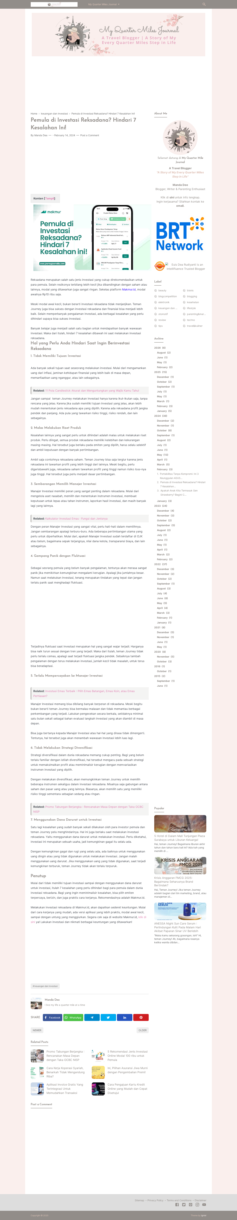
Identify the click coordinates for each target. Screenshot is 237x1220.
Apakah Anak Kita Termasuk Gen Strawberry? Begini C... (179, 492)
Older (143, 1030)
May (161, 362)
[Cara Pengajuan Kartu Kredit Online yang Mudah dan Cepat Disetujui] (98, 1088)
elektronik (164, 302)
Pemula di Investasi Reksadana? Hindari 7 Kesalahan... (182, 484)
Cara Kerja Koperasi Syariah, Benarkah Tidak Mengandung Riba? (65, 1072)
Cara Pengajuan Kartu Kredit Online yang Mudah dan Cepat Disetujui (127, 1089)
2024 (160, 415)
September (165, 386)
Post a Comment (89, 135)
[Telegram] (92, 1017)
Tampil (49, 198)
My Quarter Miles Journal (102, 4)
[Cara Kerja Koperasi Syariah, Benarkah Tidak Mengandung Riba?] (37, 1072)
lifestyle (191, 308)
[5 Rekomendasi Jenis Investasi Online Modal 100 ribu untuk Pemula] (98, 1055)
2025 (160, 372)
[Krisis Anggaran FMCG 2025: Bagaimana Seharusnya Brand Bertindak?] (180, 873)
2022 (160, 564)
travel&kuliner (194, 325)
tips (160, 325)
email (180, 205)
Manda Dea (52, 1000)
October (164, 381)
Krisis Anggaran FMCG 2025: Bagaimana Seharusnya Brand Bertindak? (173, 881)
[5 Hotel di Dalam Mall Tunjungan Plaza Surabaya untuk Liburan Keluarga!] (180, 831)
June (162, 357)
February (164, 367)
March (162, 401)
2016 (159, 666)
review (162, 319)
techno (191, 319)
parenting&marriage (196, 314)
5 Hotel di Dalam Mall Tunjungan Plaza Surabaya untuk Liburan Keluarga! (179, 837)
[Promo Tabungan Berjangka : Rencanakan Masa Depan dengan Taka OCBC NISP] (37, 1055)
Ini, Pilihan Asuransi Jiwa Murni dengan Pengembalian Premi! (128, 1070)
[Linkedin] (124, 1017)
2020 (159, 651)
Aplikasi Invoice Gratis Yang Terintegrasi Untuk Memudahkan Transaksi (64, 1089)
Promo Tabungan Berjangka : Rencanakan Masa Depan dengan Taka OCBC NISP (65, 1056)
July (161, 391)
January (164, 410)
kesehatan (193, 302)
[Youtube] (204, 1205)
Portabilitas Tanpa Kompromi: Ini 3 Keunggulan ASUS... (179, 475)
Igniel (203, 1215)
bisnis (190, 290)
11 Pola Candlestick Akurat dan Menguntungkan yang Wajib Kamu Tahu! (92, 390)
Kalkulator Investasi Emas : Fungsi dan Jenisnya (76, 518)
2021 (159, 627)
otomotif (163, 314)
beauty (162, 290)
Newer (37, 1030)
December (165, 376)
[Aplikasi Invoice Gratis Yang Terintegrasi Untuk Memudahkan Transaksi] (37, 1088)
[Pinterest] (141, 1017)
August (163, 352)
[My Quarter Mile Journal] (54, 4)
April (161, 459)
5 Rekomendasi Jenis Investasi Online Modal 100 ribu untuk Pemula (128, 1056)
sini (172, 197)
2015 (159, 676)
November (165, 425)
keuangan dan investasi (46, 986)
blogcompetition (167, 296)
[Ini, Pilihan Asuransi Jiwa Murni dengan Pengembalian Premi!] (98, 1072)
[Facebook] (177, 1205)
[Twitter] (108, 1017)
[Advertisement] (118, 87)
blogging (192, 296)
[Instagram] (197, 1205)
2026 (159, 347)
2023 (160, 505)
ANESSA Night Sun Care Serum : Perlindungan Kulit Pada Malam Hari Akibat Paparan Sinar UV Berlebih (177, 927)
